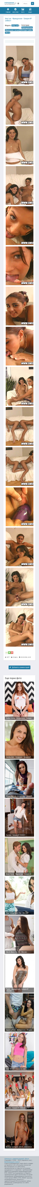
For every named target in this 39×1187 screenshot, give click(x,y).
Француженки (27, 27)
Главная (8, 12)
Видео (30, 12)
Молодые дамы (26, 30)
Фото (22, 12)
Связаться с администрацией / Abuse (16, 1158)
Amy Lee (15, 25)
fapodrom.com (10, 3)
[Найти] (32, 3)
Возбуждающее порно (11, 1162)
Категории (15, 12)
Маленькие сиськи (12, 30)
